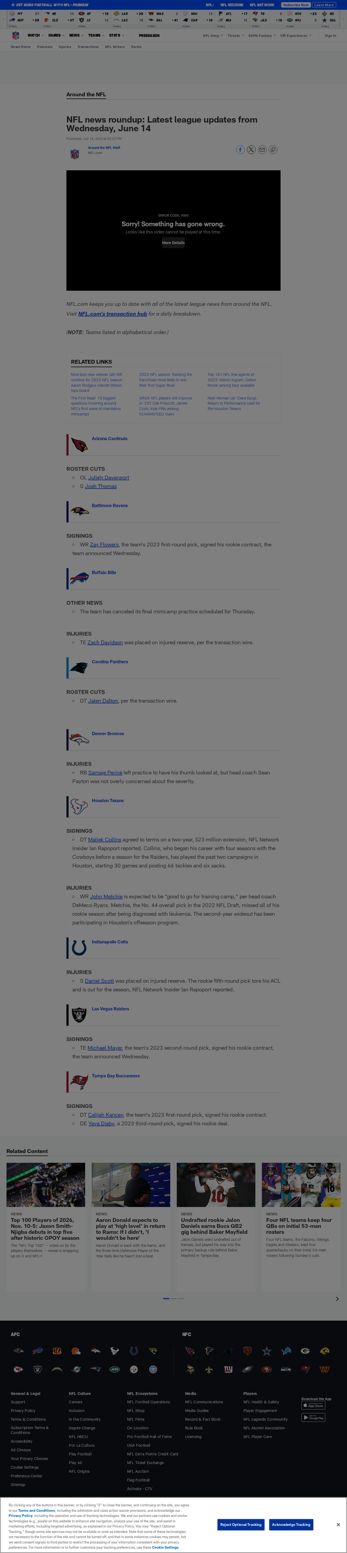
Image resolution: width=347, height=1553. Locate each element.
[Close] (338, 1525)
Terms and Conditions (36, 1510)
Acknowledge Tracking (291, 1524)
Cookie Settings (165, 1547)
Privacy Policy (21, 1515)
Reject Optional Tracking (241, 1524)
